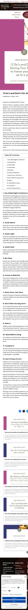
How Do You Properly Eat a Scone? (15, 459)
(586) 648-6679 (8, 567)
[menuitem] (17, 12)
